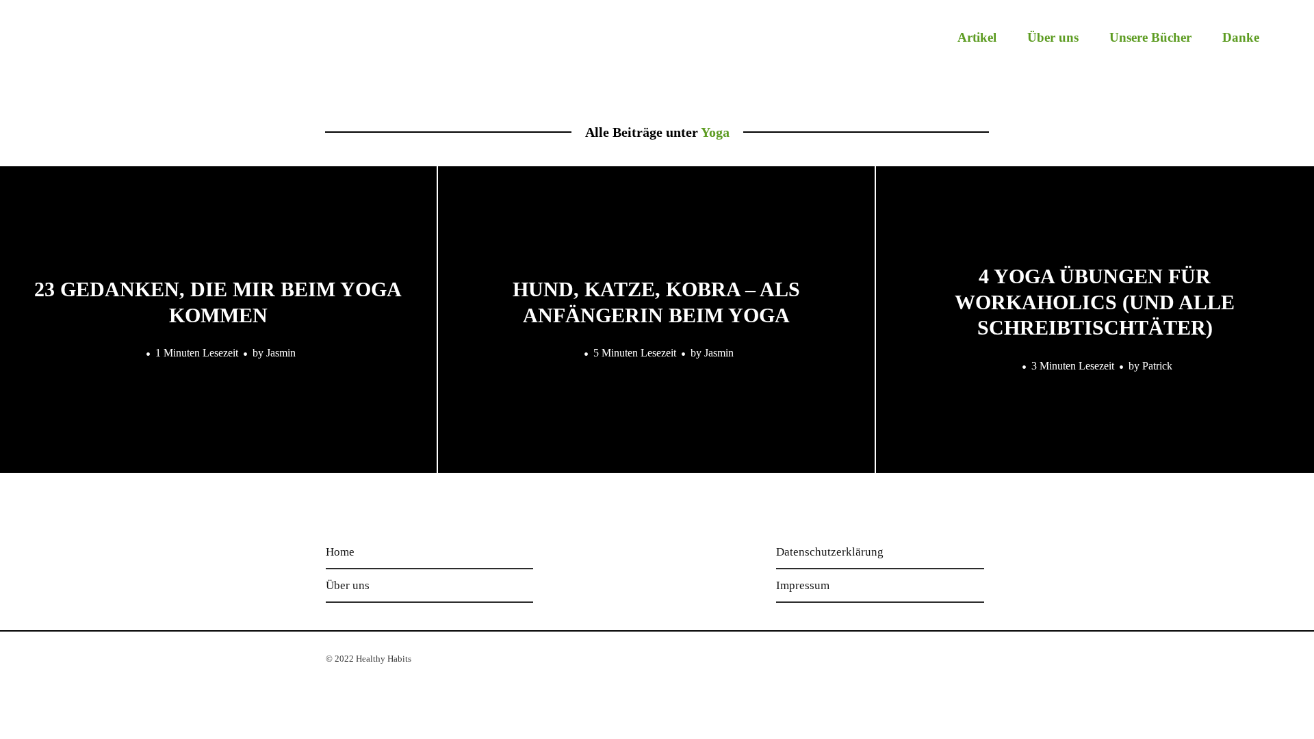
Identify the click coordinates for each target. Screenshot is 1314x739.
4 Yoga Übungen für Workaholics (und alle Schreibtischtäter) (1095, 302)
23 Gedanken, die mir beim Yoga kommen (218, 302)
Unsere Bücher (1150, 37)
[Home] (104, 45)
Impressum (802, 585)
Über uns (1053, 37)
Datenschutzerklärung (830, 551)
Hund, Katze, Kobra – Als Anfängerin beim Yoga (656, 302)
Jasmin (281, 353)
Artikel (976, 37)
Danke (1240, 37)
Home (340, 551)
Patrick (1157, 366)
